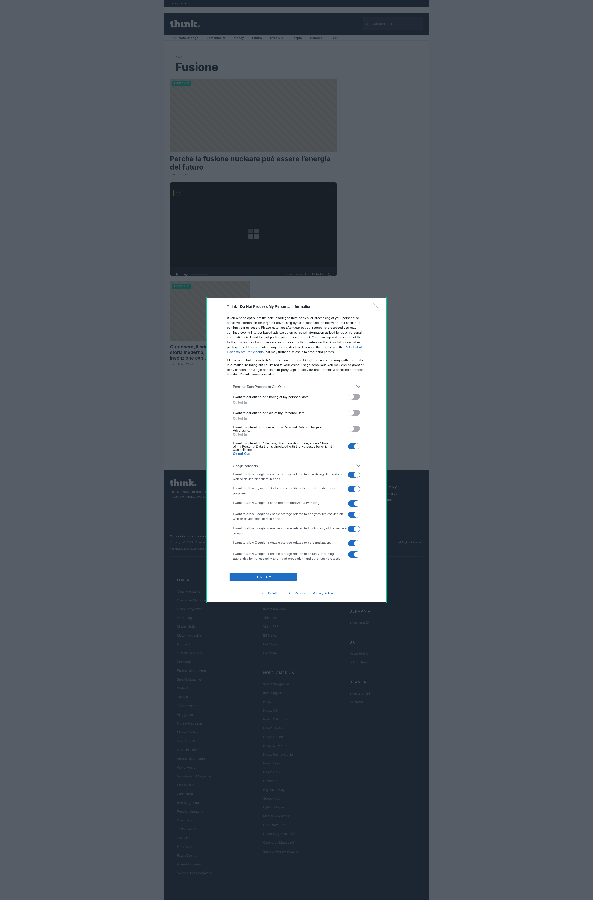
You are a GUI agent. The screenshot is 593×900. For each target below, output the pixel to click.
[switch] (354, 397)
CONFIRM (263, 577)
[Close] (376, 307)
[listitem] (296, 386)
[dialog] (296, 450)
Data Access (296, 593)
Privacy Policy (323, 593)
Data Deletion (270, 593)
